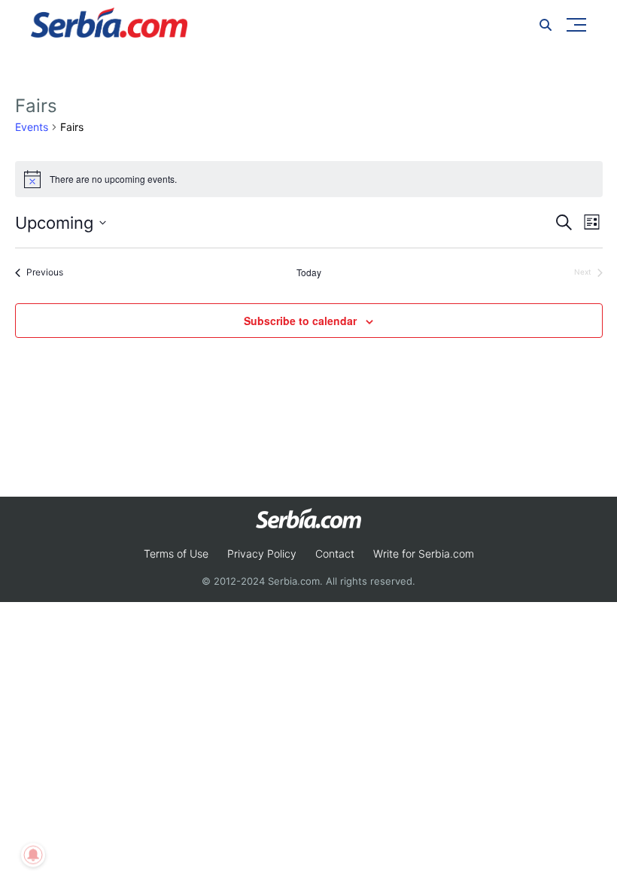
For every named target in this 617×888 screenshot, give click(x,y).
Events (31, 126)
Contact (334, 553)
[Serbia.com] (109, 23)
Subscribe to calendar (300, 320)
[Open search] (545, 25)
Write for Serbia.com (423, 553)
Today (308, 272)
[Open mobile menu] (576, 25)
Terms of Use (176, 553)
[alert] (309, 179)
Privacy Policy (261, 553)
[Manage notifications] (33, 855)
